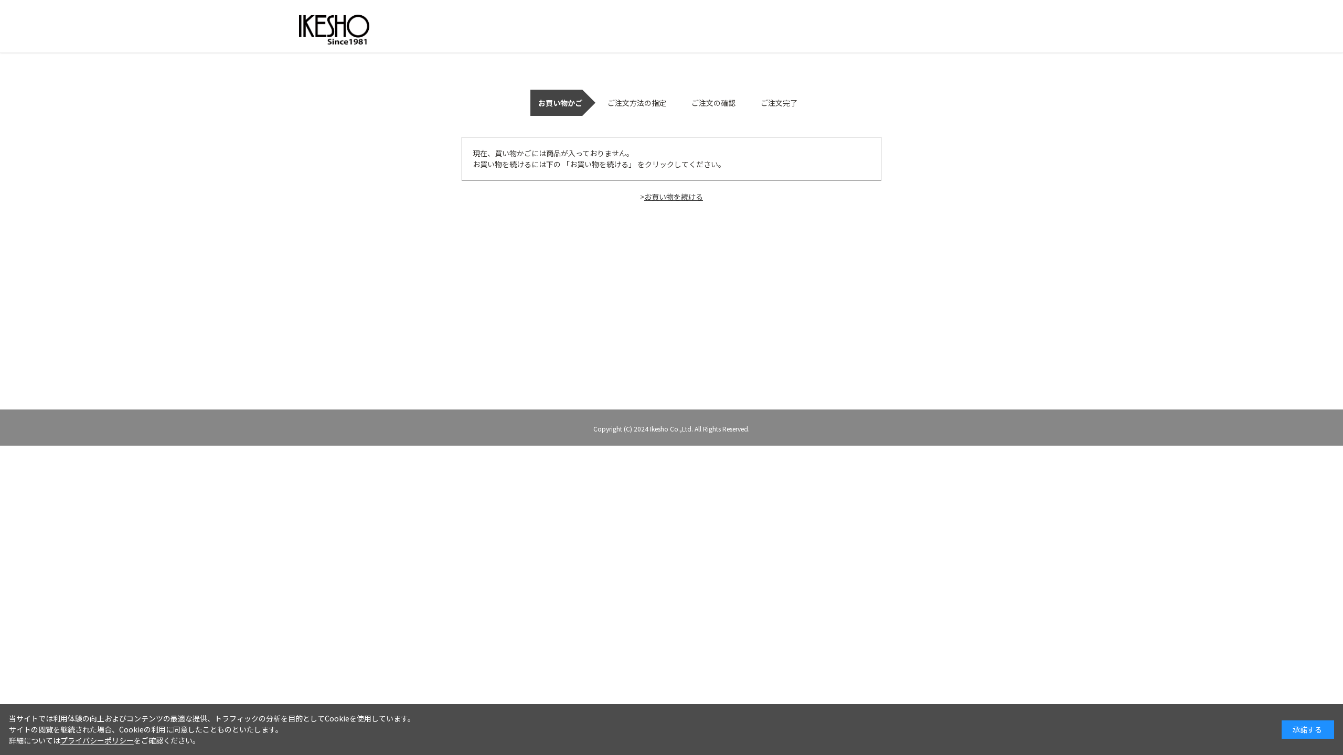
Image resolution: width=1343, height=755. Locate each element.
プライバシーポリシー (97, 740)
